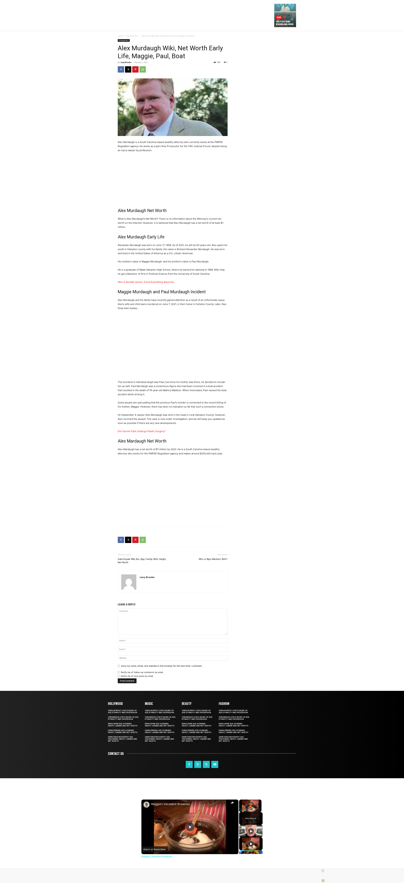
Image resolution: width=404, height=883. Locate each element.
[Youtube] (214, 764)
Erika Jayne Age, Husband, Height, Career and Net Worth (122, 725)
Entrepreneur (132, 36)
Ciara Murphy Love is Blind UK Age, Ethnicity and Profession (122, 711)
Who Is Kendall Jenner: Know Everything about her (146, 282)
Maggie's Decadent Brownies (170, 804)
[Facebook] (121, 69)
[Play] (241, 810)
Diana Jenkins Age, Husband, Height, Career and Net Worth (122, 731)
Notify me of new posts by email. (137, 676)
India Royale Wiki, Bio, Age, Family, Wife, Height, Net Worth (142, 561)
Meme (279, 17)
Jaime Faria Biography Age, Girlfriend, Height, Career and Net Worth (122, 739)
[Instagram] (197, 764)
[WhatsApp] (143, 69)
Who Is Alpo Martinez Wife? (213, 559)
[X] (128, 69)
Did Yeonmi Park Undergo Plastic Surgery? (142, 431)
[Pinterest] (135, 69)
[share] (232, 802)
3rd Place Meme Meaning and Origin (284, 23)
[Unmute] (245, 810)
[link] (146, 804)
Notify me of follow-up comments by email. (142, 672)
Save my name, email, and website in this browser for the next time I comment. (161, 665)
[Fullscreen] (259, 810)
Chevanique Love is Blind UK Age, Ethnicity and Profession (123, 718)
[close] (203, 870)
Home (120, 36)
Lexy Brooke (126, 62)
